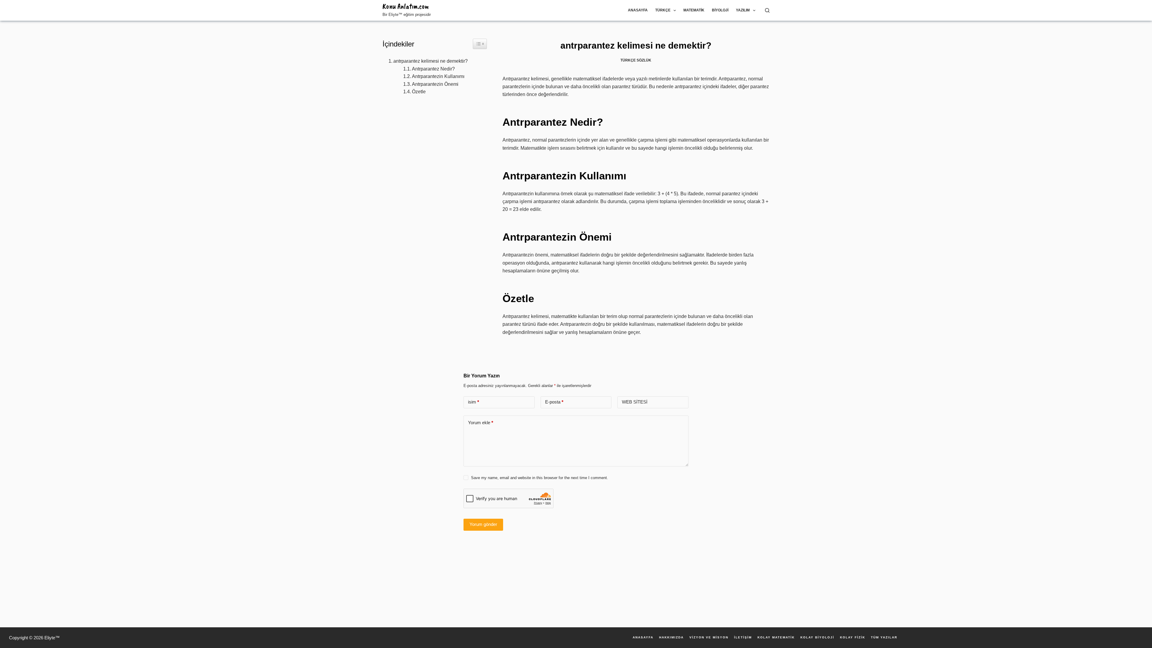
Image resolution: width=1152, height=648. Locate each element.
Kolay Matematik (776, 637)
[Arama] (767, 10)
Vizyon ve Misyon (708, 637)
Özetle (419, 91)
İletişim (743, 637)
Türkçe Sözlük (635, 60)
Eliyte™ (52, 637)
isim (473, 401)
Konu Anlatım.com (405, 6)
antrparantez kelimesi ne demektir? (430, 61)
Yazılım (743, 10)
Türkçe (662, 10)
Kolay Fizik (852, 637)
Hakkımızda (671, 637)
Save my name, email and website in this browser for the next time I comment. (539, 478)
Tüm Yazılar (884, 637)
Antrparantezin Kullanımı (438, 76)
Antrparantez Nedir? (433, 68)
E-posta (554, 401)
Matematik (693, 10)
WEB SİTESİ (634, 401)
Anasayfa (638, 10)
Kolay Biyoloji (817, 637)
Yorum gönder (483, 524)
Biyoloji (720, 10)
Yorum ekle (480, 422)
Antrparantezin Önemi (435, 84)
